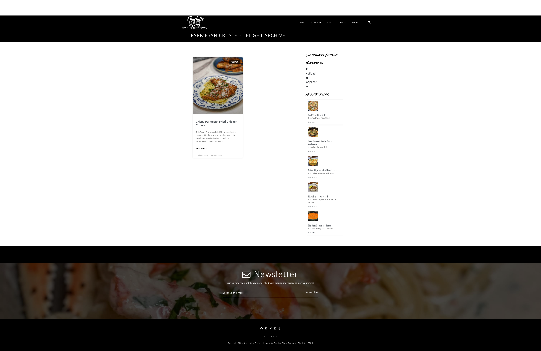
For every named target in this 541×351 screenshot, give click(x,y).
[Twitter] (270, 328)
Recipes (314, 22)
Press (342, 22)
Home (302, 22)
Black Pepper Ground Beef (319, 196)
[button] (369, 22)
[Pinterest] (275, 328)
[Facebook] (261, 328)
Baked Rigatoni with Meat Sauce (322, 170)
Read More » (201, 149)
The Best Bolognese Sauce (319, 225)
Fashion (330, 22)
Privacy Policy (270, 336)
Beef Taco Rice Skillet (317, 115)
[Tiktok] (279, 328)
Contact (355, 22)
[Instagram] (266, 328)
